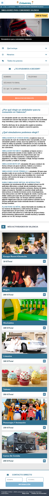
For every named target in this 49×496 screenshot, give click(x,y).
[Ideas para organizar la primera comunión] (26, 2)
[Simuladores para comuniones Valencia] (2, 6)
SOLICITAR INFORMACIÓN (25, 98)
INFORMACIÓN (24, 484)
